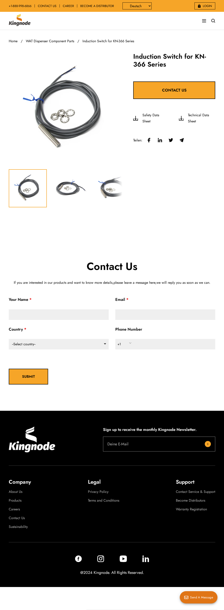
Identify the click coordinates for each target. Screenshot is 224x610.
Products (15, 500)
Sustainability (18, 527)
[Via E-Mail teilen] (182, 140)
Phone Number (128, 329)
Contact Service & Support (195, 492)
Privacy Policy (98, 492)
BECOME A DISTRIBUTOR (97, 6)
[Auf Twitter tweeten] (171, 140)
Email (120, 299)
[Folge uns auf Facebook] (78, 560)
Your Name (18, 299)
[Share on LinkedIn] (160, 140)
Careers (14, 509)
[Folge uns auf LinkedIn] (145, 560)
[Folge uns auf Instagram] (100, 560)
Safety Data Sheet (150, 118)
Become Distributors (190, 500)
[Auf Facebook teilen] (149, 140)
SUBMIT (28, 376)
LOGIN (207, 6)
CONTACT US (47, 6)
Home (13, 41)
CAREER (68, 6)
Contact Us (17, 518)
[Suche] (213, 21)
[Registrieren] (208, 444)
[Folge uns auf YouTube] (123, 560)
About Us (15, 492)
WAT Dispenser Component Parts (50, 41)
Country (16, 329)
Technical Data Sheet (198, 118)
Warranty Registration (191, 509)
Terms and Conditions (103, 500)
